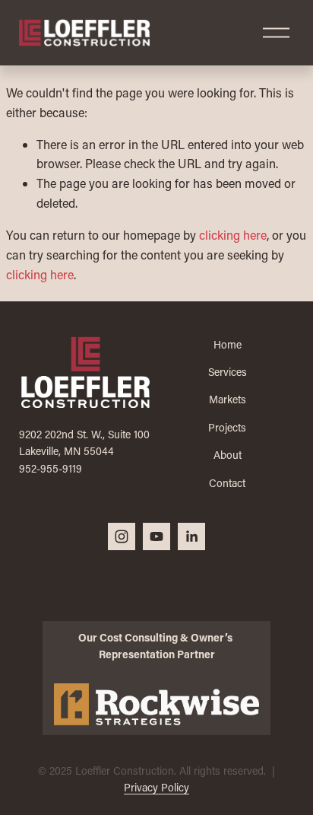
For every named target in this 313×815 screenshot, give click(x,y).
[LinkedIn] (191, 536)
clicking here (233, 235)
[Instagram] (121, 536)
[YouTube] (156, 536)
